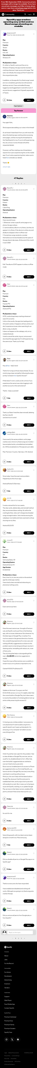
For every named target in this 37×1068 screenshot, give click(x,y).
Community (9, 14)
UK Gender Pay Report (9, 1064)
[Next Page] (24, 183)
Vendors (7, 988)
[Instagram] (6, 1039)
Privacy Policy (7, 1055)
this (15, 376)
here (7, 158)
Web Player (8, 1000)
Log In (29, 14)
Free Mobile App (9, 1004)
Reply (29, 100)
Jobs (5, 960)
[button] (34, 34)
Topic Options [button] (18, 106)
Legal (5, 1053)
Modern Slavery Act (8, 1061)
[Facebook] (18, 1039)
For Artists (7, 972)
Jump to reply (6, 167)
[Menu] (34, 14)
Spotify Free (8, 1032)
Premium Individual (10, 1017)
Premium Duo (8, 1021)
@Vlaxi (8, 366)
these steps (23, 8)
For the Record (8, 963)
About (6, 956)
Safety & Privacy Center (13, 1053)
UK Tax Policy (17, 1061)
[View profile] (4, 34)
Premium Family (9, 1025)
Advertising (8, 980)
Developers (8, 976)
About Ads (6, 1058)
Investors (7, 984)
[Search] (25, 14)
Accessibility (13, 1058)
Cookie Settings (15, 1055)
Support (7, 996)
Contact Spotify (9, 1008)
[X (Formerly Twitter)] (12, 1039)
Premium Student (9, 1028)
